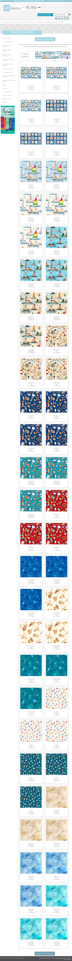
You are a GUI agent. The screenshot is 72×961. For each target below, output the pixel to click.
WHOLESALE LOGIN (66, 1)
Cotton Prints (7, 38)
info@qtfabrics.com (59, 958)
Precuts (5, 88)
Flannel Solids (8, 72)
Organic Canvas (8, 68)
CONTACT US (52, 1)
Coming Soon (7, 92)
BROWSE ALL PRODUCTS (45, 953)
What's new (7, 98)
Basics (5, 85)
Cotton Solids (7, 41)
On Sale (5, 102)
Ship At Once (7, 95)
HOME (45, 1)
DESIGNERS (48, 22)
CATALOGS (41, 22)
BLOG (58, 1)
